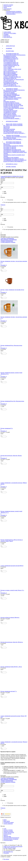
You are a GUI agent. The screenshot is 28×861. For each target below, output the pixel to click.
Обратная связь (7, 836)
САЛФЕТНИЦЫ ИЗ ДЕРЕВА (8, 242)
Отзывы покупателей (8, 832)
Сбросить (3, 204)
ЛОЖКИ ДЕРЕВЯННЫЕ (7, 241)
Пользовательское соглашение (13, 11)
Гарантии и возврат (8, 4)
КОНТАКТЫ (6, 36)
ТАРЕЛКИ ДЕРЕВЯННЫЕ (7, 238)
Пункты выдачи (7, 6)
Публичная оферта (10, 14)
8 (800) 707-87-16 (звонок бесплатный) (12, 846)
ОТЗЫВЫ (5, 34)
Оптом (5, 7)
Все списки (6, 859)
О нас (4, 828)
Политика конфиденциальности (14, 12)
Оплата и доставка (8, 829)
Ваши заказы (6, 821)
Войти (5, 819)
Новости (5, 835)
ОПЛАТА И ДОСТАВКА (9, 33)
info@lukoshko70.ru (8, 851)
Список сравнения (8, 823)
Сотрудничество (7, 8)
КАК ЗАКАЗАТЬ (7, 37)
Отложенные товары (8, 822)
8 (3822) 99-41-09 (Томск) (9, 847)
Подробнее (6, 853)
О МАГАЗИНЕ (7, 32)
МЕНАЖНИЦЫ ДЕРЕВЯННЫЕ (9, 239)
